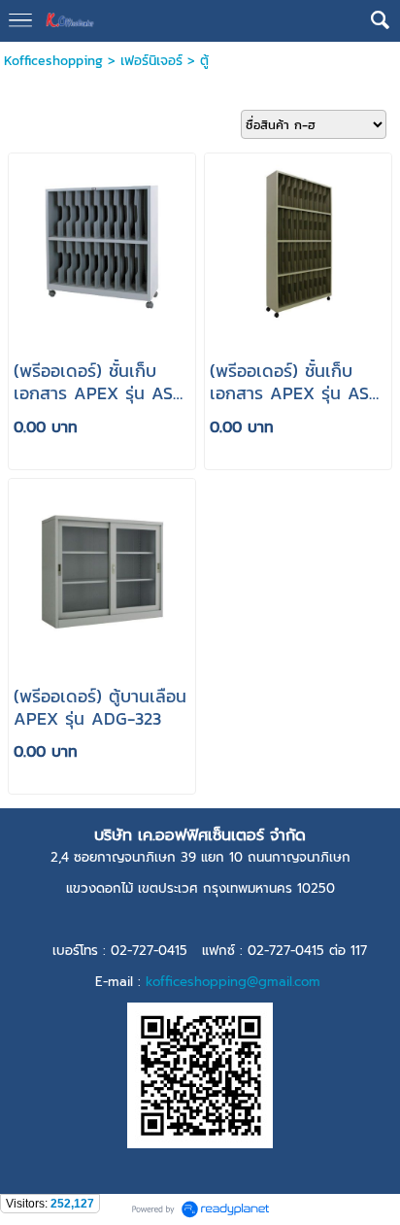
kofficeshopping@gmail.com (233, 981)
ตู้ (204, 61)
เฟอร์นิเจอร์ (151, 61)
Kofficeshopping (53, 61)
